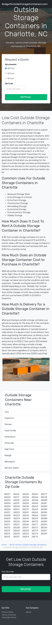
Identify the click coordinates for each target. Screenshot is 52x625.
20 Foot (11, 73)
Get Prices (25, 97)
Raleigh (8, 455)
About (28, 612)
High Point (9, 449)
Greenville (9, 443)
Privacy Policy (7, 612)
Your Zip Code (8, 572)
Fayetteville (10, 430)
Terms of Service (9, 615)
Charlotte (9, 418)
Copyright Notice (9, 617)
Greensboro (10, 437)
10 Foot (11, 78)
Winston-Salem (12, 468)
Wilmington (10, 461)
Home (4, 545)
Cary (7, 412)
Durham (8, 424)
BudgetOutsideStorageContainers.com (25, 4)
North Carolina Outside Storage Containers (28, 545)
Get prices (25, 589)
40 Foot (11, 68)
